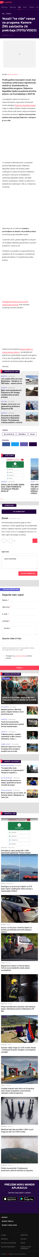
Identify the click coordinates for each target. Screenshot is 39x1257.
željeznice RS (9, 434)
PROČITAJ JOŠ (9, 814)
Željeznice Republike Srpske (25, 105)
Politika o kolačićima (8, 1243)
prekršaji (22, 434)
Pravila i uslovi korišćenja (26, 1248)
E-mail (5, 614)
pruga (32, 434)
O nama (3, 1235)
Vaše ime (6, 607)
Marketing (24, 1235)
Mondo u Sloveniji (12, 762)
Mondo (5, 1217)
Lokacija (6, 621)
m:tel (7, 1254)
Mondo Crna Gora (9, 1225)
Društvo (8, 14)
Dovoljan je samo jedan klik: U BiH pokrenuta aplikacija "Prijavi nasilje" (12, 488)
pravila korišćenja (21, 656)
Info (3, 14)
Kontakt (24, 1239)
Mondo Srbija (7, 1221)
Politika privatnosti (8, 1247)
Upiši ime (5, 552)
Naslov (5, 600)
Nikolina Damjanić (12, 74)
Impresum (4, 1239)
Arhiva (23, 1243)
